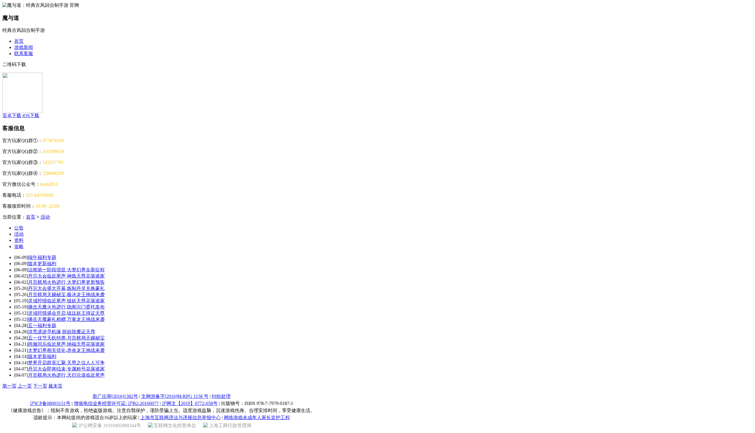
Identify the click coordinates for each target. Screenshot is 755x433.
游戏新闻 (23, 47)
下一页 (40, 385)
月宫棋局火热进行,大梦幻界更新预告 (66, 282)
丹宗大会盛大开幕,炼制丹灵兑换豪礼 (66, 288)
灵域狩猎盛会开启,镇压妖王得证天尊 (66, 313)
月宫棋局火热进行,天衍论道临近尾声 (66, 375)
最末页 (55, 385)
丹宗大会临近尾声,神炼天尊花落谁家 (66, 275)
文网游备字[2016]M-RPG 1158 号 (175, 396)
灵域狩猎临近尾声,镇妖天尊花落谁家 (66, 300)
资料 (19, 240)
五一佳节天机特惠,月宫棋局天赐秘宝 (66, 337)
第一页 (9, 385)
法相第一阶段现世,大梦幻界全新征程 (66, 269)
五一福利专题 (42, 325)
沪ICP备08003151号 (50, 403)
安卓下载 (11, 115)
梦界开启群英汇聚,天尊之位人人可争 (66, 362)
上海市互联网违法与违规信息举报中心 (180, 417)
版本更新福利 (42, 263)
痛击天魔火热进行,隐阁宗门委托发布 (66, 306)
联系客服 (23, 53)
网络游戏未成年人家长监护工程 (257, 417)
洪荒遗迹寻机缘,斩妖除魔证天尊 (61, 331)
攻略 (19, 246)
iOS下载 (30, 115)
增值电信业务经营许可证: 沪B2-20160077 (116, 403)
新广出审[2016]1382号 (115, 396)
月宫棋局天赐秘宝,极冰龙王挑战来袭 (66, 294)
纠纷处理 (221, 396)
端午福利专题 (42, 257)
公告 (19, 227)
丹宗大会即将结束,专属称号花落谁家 (66, 368)
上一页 (25, 385)
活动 (45, 216)
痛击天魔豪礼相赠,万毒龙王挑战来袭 (66, 319)
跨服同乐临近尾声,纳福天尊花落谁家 (66, 344)
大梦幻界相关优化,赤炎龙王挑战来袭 (66, 350)
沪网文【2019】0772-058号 (190, 403)
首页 (19, 41)
